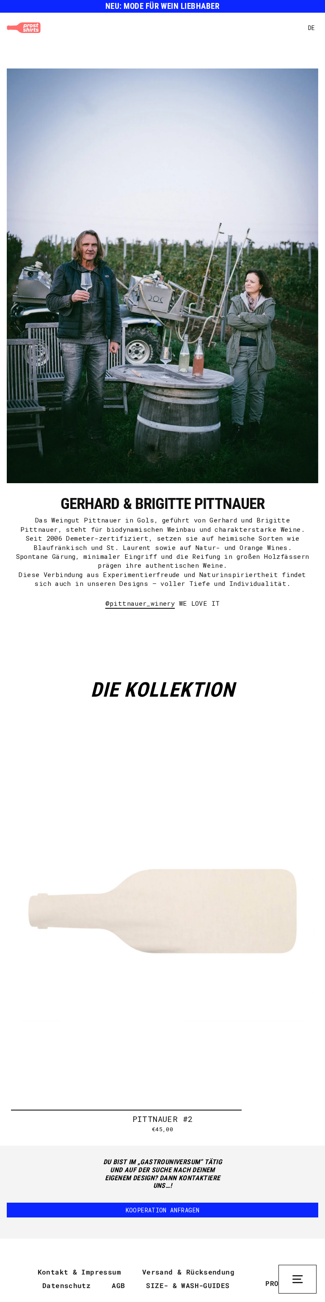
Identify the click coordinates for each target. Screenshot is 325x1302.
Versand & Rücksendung (188, 1271)
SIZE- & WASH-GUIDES (187, 1285)
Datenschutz (66, 1285)
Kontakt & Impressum (79, 1271)
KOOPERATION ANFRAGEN (163, 1210)
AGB (118, 1285)
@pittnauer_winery (140, 603)
